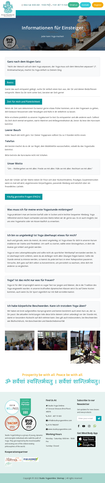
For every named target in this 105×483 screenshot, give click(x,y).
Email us (73, 5)
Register (97, 5)
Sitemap (60, 478)
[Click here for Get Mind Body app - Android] (86, 444)
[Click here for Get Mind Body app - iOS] (86, 438)
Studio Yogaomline (47, 478)
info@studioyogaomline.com (60, 420)
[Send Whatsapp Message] (94, 426)
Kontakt (85, 5)
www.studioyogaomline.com (59, 429)
